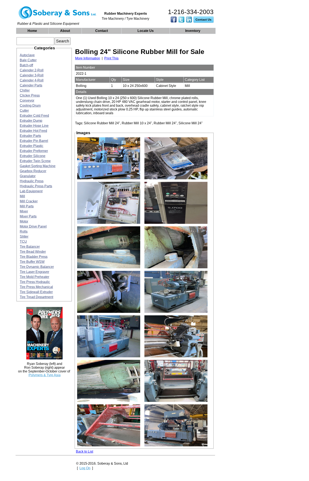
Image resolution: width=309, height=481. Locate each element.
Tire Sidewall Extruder (36, 292)
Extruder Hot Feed (33, 130)
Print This (111, 58)
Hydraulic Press (32, 181)
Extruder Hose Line (34, 125)
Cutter (24, 110)
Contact (101, 31)
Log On (84, 468)
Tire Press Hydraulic (35, 282)
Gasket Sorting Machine (37, 166)
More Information (87, 58)
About (65, 31)
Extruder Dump (31, 120)
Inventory (192, 31)
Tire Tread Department (36, 297)
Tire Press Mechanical (36, 287)
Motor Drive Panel (33, 226)
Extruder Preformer (34, 151)
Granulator (28, 176)
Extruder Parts (30, 136)
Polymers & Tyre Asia (45, 375)
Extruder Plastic (31, 146)
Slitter (24, 236)
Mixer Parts (28, 216)
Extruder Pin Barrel (34, 141)
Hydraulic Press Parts (36, 186)
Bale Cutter (28, 60)
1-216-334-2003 (191, 11)
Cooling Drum (30, 105)
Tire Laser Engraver (34, 272)
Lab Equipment (31, 191)
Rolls (24, 231)
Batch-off (26, 65)
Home (32, 31)
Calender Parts (31, 85)
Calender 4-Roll (32, 80)
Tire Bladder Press (34, 256)
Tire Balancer (30, 246)
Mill (22, 196)
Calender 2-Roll (32, 70)
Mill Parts (27, 206)
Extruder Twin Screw (35, 161)
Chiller (25, 90)
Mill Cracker (29, 201)
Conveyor (27, 100)
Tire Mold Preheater (34, 277)
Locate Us (145, 31)
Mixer (24, 211)
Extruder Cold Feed (34, 115)
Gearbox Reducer (33, 171)
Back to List (84, 451)
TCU (23, 241)
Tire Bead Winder (33, 251)
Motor (24, 221)
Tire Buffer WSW (32, 261)
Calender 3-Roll (32, 75)
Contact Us (203, 19)
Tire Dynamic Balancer (37, 267)
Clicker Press (30, 95)
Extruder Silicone (32, 156)
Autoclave (27, 55)
